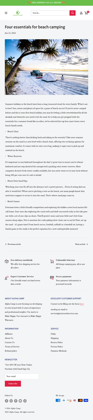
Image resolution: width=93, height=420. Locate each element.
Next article (80, 244)
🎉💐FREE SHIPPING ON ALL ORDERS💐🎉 (46, 2)
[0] (86, 13)
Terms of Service (12, 346)
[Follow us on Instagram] (11, 401)
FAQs (53, 334)
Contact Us (10, 342)
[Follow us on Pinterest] (15, 401)
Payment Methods (58, 350)
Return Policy (57, 342)
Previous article (14, 244)
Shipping (54, 338)
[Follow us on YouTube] (20, 401)
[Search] (73, 13)
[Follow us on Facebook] (6, 401)
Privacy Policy (57, 346)
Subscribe (12, 383)
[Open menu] (6, 13)
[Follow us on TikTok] (25, 401)
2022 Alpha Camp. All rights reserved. (20, 412)
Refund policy (11, 350)
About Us (9, 338)
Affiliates (8, 334)
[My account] (81, 13)
